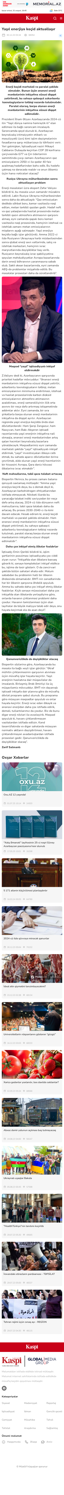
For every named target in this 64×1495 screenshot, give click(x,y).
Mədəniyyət (30, 1403)
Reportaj (51, 1403)
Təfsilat (6, 1428)
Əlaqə (33, 1441)
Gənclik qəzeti (54, 1411)
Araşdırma (30, 1428)
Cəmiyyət (7, 1419)
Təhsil (49, 1419)
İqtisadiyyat (8, 1411)
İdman (27, 1411)
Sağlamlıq (52, 1428)
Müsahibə (29, 1419)
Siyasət (6, 1403)
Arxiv (49, 1441)
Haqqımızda (14, 1441)
